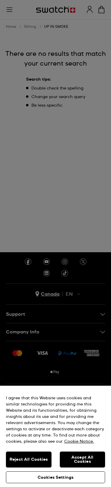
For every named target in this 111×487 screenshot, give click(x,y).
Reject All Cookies (28, 459)
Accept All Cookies (82, 459)
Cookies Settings (55, 477)
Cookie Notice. (79, 441)
